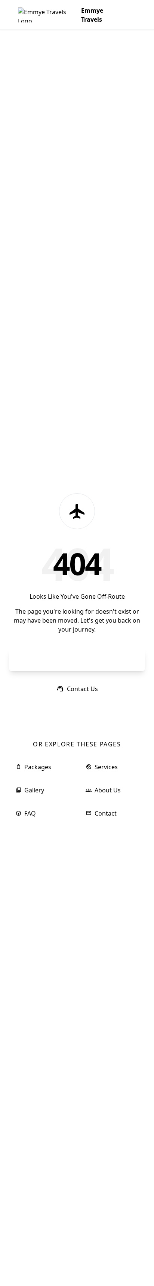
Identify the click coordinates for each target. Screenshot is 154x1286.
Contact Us (77, 688)
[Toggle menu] (128, 15)
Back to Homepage (77, 660)
